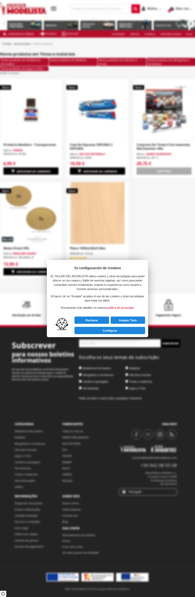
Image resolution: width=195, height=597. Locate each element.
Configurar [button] (110, 330)
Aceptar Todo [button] (128, 320)
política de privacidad (120, 307)
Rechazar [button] (92, 320)
